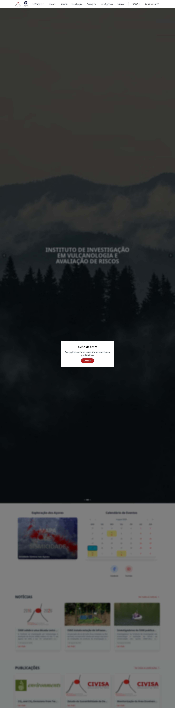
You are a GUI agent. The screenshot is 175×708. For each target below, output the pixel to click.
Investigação (77, 4)
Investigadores (107, 4)
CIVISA (135, 4)
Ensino (52, 4)
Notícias (121, 4)
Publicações (91, 4)
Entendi (87, 360)
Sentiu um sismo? (152, 4)
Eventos (64, 4)
